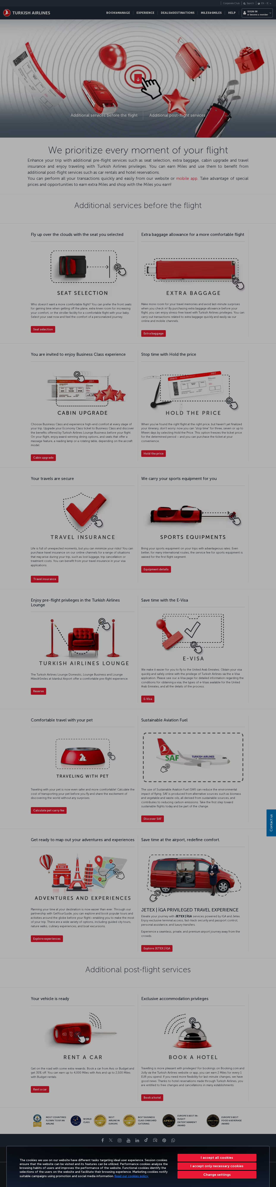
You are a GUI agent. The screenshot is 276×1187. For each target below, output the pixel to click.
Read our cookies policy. (131, 1176)
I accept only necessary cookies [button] (216, 1166)
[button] (216, 1175)
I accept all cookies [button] (217, 1158)
